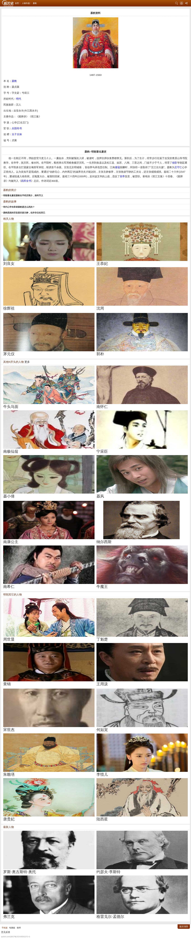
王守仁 (178, 167)
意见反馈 (5, 932)
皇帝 (122, 176)
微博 (19, 928)
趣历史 (8, 3)
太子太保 (17, 134)
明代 (18, 98)
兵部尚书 (17, 128)
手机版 (5, 928)
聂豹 (35, 3)
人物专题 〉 (27, 3)
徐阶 (174, 162)
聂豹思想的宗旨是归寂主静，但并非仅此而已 (24, 212)
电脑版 (12, 928)
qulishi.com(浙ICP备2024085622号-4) (15, 937)
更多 (27, 361)
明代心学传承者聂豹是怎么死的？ (19, 207)
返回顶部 (183, 926)
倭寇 (117, 167)
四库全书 (26, 180)
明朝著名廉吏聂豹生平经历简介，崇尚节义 (23, 195)
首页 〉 (18, 3)
